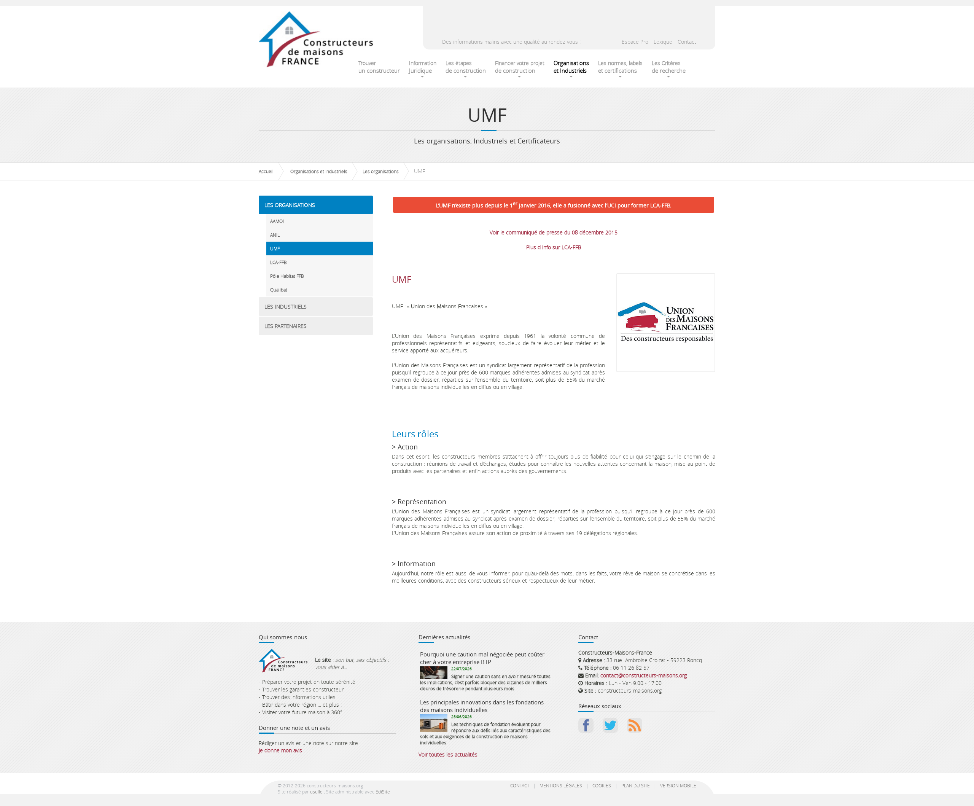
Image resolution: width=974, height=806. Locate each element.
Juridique (422, 66)
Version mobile (678, 785)
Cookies (601, 785)
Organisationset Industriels (571, 66)
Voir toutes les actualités (448, 754)
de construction (466, 66)
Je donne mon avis (280, 750)
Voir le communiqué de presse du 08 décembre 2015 (554, 232)
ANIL (275, 235)
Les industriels (285, 306)
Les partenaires (285, 326)
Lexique (663, 41)
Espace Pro (635, 41)
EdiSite (383, 791)
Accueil (266, 171)
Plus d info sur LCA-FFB (553, 247)
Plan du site (635, 785)
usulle (316, 791)
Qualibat (278, 290)
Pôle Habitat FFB (287, 276)
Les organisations (381, 171)
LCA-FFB (278, 262)
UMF (275, 248)
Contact (687, 41)
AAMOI (277, 221)
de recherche (669, 66)
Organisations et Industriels (318, 171)
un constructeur (379, 66)
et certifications (620, 66)
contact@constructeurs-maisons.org (643, 675)
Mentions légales (561, 785)
